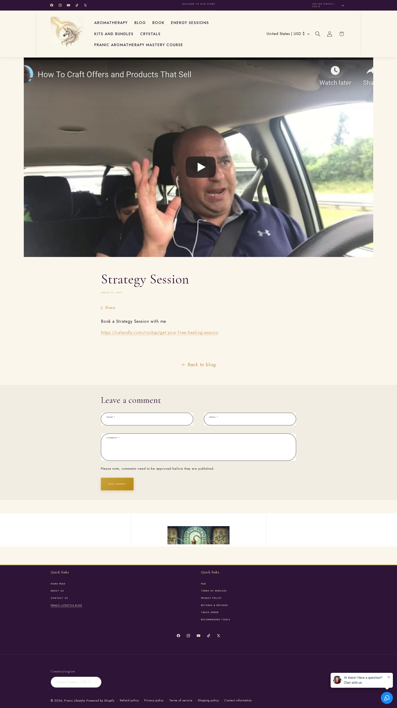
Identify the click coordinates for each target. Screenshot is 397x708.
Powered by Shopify (100, 700)
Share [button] (110, 307)
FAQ (203, 583)
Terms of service (181, 700)
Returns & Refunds (214, 605)
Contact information (238, 700)
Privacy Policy (211, 598)
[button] (318, 34)
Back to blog (202, 364)
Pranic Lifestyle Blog (66, 605)
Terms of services (214, 590)
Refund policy (129, 700)
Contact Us (59, 598)
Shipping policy (208, 700)
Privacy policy (154, 700)
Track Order (210, 612)
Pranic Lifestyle (74, 700)
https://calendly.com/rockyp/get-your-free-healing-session (159, 332)
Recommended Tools (215, 619)
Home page (58, 583)
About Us (57, 590)
